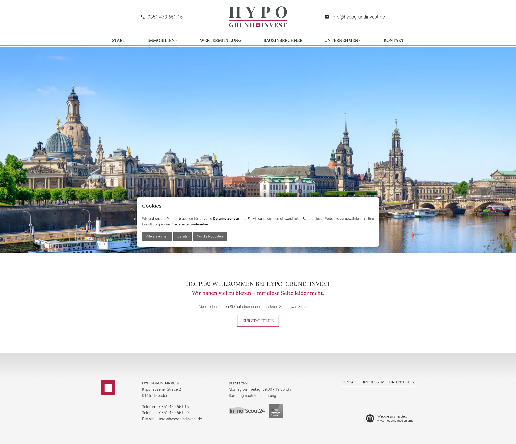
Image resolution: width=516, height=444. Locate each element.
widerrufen (199, 224)
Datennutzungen (226, 219)
